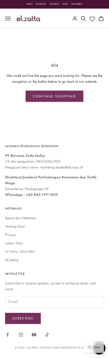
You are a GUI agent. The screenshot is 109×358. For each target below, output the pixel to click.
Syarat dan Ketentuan (20, 217)
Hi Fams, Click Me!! (20, 251)
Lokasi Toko (14, 243)
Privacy (10, 234)
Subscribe (22, 318)
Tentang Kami (15, 226)
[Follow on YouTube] (34, 334)
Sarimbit (77, 4)
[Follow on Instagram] (20, 334)
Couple (54, 4)
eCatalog (12, 259)
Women (40, 4)
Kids (65, 4)
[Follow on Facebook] (7, 334)
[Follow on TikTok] (47, 334)
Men (30, 4)
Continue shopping (54, 96)
